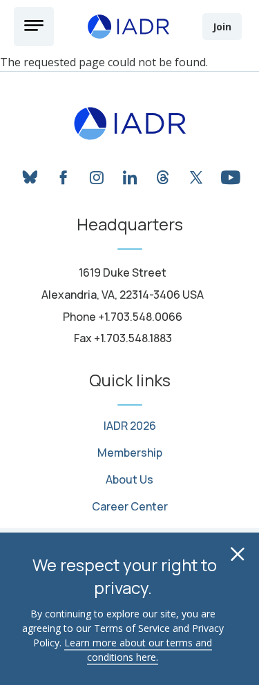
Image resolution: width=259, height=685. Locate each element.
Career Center (130, 506)
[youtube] (229, 175)
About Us (129, 479)
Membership (129, 452)
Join (222, 26)
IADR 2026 (130, 426)
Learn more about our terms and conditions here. (138, 650)
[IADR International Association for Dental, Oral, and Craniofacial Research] (129, 123)
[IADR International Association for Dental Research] (128, 26)
